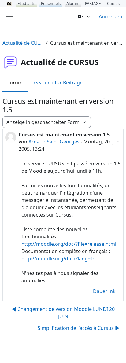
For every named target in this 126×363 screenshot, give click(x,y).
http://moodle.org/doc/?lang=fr (57, 258)
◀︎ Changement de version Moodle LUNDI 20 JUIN (63, 313)
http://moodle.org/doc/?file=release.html (68, 244)
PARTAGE (93, 4)
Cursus (113, 4)
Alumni (72, 4)
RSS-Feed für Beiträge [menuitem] (57, 82)
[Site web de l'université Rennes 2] (9, 3)
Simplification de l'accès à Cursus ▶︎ (79, 328)
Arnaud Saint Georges (54, 141)
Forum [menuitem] (15, 82)
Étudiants (26, 4)
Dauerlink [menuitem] (104, 291)
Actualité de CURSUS (22, 43)
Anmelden (110, 16)
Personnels (51, 4)
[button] (84, 16)
